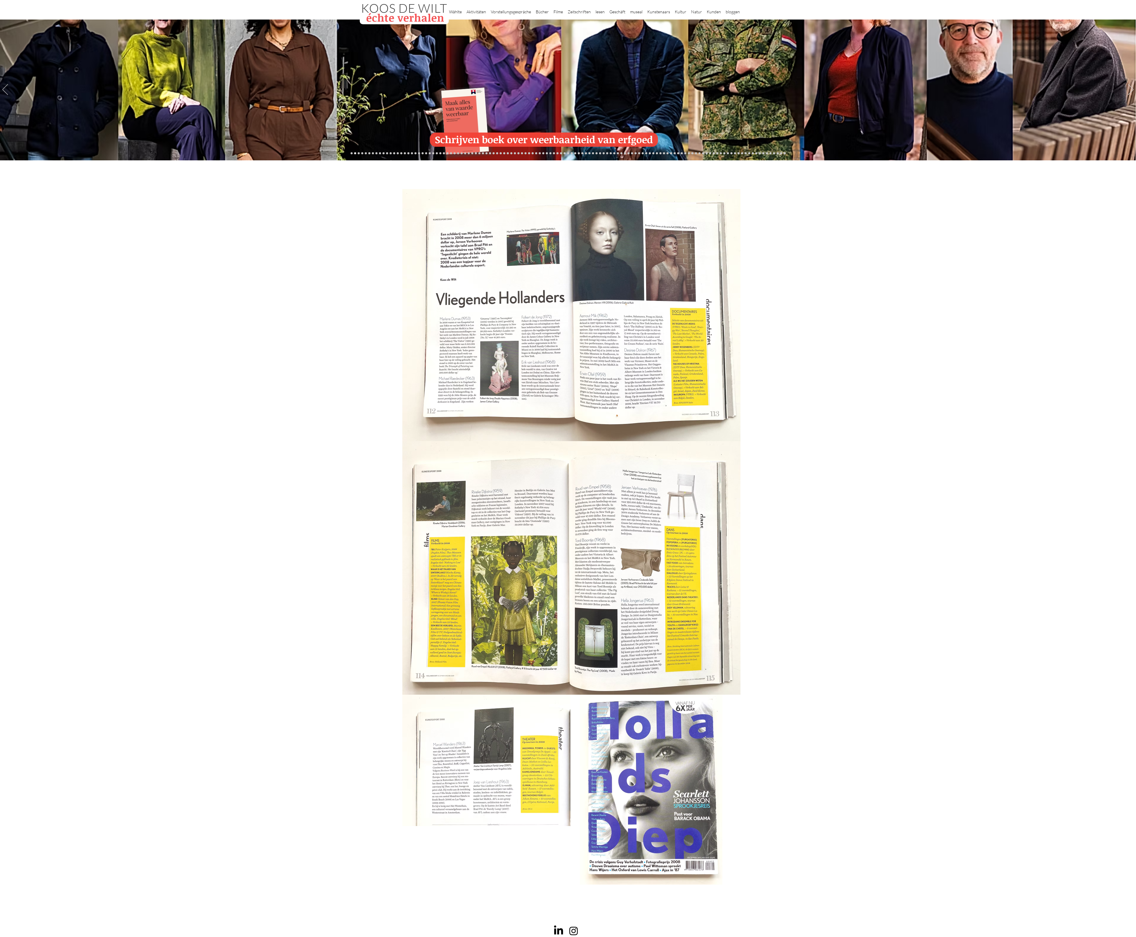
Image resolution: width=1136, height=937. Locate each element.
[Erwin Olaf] (458, 153)
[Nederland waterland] (717, 153)
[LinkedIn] (558, 930)
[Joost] (483, 153)
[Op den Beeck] (515, 153)
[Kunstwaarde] (490, 153)
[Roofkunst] (572, 153)
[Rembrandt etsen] (699, 153)
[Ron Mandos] (632, 153)
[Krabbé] (550, 153)
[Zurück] (5, 90)
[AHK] (469, 153)
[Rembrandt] (696, 153)
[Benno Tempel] (536, 153)
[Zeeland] (781, 153)
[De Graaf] (412, 153)
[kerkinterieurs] (671, 153)
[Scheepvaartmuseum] (568, 153)
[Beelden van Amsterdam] (465, 153)
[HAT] (731, 153)
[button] (455, 9)
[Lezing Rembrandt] (561, 153)
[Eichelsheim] (423, 153)
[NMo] (355, 153)
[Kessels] (398, 153)
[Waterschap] (444, 153)
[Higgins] (533, 153)
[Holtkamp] (565, 153)
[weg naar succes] (579, 153)
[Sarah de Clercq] (529, 153)
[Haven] (685, 153)
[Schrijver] (440, 153)
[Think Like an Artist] (526, 153)
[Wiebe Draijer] (650, 153)
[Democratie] (455, 153)
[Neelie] (735, 153)
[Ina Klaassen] (611, 153)
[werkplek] (763, 153)
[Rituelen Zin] (728, 153)
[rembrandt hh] (774, 153)
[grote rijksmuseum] (575, 153)
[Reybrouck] (511, 153)
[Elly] (554, 153)
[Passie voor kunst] (785, 153)
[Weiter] (1131, 90)
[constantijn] (430, 153)
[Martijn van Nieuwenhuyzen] (497, 153)
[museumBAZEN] (462, 153)
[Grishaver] (721, 153)
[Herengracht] (387, 153)
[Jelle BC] (437, 153)
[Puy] (373, 153)
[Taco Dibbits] (504, 153)
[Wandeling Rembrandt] (668, 153)
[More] (508, 153)
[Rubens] (486, 153)
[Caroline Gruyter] (405, 153)
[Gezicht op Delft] (415, 153)
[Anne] (394, 153)
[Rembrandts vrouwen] (597, 153)
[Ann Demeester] (756, 153)
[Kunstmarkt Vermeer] (707, 153)
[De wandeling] (479, 153)
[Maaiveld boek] (518, 153)
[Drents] (391, 153)
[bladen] (593, 153)
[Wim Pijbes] (636, 153)
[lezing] (586, 153)
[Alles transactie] (710, 153)
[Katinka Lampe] (746, 153)
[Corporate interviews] (408, 153)
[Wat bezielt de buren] (401, 153)
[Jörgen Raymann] (749, 153)
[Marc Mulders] (522, 153)
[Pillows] (703, 153)
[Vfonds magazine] (366, 153)
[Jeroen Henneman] (643, 153)
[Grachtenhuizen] (625, 153)
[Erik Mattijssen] (501, 153)
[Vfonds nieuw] (543, 153)
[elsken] (362, 153)
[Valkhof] (369, 153)
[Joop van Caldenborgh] (660, 153)
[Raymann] (657, 153)
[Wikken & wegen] (557, 153)
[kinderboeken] (359, 153)
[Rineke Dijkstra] (582, 153)
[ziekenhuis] (678, 153)
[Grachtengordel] (689, 153)
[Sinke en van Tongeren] (494, 153)
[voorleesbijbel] (692, 153)
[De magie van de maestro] (653, 153)
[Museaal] (472, 153)
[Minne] (451, 153)
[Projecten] (352, 153)
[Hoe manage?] (614, 153)
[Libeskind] (447, 153)
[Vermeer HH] (682, 153)
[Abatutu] (604, 153)
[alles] (547, 153)
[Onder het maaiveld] (589, 153)
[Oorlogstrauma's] (664, 153)
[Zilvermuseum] (376, 153)
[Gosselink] (476, 153)
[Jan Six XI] (767, 153)
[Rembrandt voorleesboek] (618, 153)
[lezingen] (540, 153)
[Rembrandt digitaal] (724, 153)
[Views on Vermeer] (675, 153)
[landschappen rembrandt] (600, 153)
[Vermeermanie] (714, 153)
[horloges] (646, 153)
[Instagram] (573, 930)
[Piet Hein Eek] (753, 153)
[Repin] (433, 153)
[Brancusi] (384, 153)
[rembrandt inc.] (778, 153)
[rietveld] (621, 153)
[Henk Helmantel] (770, 153)
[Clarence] (760, 153)
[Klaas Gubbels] (628, 153)
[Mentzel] (742, 153)
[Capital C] (739, 153)
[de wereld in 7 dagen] (607, 153)
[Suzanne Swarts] (426, 153)
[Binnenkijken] (380, 153)
